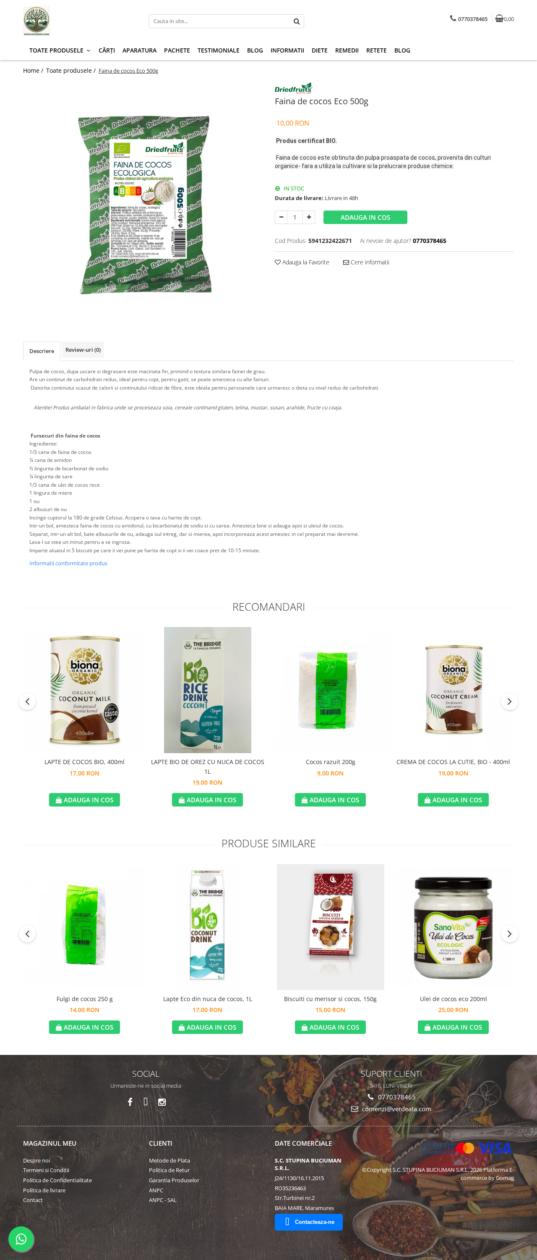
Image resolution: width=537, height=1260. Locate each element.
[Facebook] (130, 1102)
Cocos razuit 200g (330, 762)
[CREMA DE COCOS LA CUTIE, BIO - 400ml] (453, 690)
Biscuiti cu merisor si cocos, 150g (330, 999)
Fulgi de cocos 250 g (85, 999)
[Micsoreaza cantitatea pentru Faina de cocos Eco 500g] (281, 217)
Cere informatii (369, 262)
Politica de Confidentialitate (57, 1180)
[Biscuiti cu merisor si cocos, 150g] (330, 927)
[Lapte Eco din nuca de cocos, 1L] (207, 927)
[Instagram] (161, 1102)
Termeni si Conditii (46, 1170)
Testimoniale (219, 50)
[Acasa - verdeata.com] (75, 21)
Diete (320, 50)
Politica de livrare (44, 1190)
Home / (34, 70)
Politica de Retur (169, 1170)
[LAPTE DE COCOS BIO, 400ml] (84, 690)
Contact (33, 1200)
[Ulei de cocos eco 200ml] (453, 927)
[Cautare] (296, 21)
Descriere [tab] (41, 351)
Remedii (347, 50)
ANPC (156, 1190)
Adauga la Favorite (305, 262)
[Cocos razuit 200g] (330, 690)
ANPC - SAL (163, 1200)
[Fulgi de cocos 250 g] (84, 927)
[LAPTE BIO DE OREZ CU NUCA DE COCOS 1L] (207, 690)
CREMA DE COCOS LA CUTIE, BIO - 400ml (453, 762)
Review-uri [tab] (83, 349)
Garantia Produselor (174, 1180)
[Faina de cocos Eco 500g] (142, 198)
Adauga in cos (365, 217)
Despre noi (36, 1160)
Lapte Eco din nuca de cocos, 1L (207, 999)
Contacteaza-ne (314, 1222)
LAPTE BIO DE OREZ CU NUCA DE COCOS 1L (207, 766)
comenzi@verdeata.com (395, 1108)
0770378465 (396, 1097)
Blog (255, 50)
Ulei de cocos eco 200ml (453, 999)
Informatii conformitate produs (68, 563)
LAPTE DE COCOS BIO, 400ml (84, 762)
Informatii (287, 50)
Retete (376, 50)
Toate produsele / (71, 70)
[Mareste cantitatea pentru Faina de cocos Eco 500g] (308, 217)
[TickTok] (145, 1102)
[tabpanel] (142, 198)
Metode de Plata (169, 1160)
